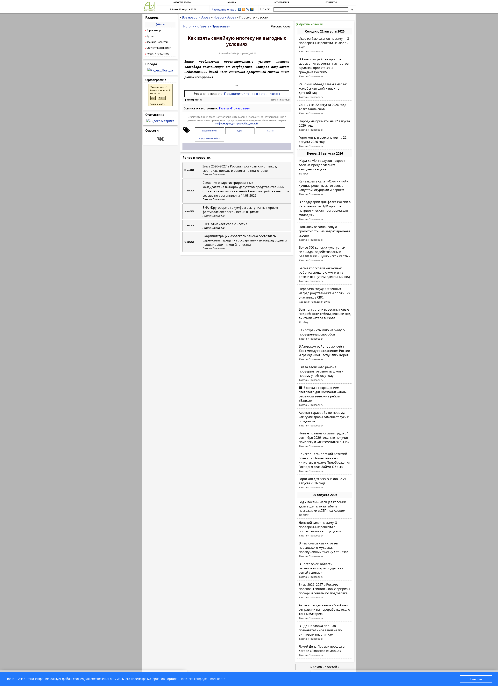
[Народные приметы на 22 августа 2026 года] (324, 125)
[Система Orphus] (160, 105)
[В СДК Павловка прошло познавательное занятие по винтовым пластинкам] (324, 632)
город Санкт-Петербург (209, 138)
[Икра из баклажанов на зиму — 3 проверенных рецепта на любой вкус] (324, 45)
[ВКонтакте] (240, 9)
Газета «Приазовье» (280, 99)
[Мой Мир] (252, 9)
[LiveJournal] (248, 9)
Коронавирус (153, 30)
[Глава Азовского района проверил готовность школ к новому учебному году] (324, 373)
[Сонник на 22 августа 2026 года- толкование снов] (324, 109)
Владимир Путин (209, 130)
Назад (161, 24)
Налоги (270, 130)
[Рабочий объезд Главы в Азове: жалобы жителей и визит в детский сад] (324, 90)
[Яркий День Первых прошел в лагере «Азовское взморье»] (324, 651)
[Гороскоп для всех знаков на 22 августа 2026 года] (324, 142)
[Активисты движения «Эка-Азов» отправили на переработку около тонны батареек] (324, 612)
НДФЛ (240, 130)
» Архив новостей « (324, 667)
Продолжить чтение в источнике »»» (252, 94)
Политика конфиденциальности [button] (202, 679)
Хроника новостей (156, 42)
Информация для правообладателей (236, 123)
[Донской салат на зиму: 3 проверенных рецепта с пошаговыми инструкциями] (324, 529)
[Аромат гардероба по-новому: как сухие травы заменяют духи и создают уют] (324, 419)
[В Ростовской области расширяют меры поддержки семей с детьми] (324, 570)
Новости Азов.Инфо (157, 53)
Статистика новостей (158, 47)
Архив (149, 36)
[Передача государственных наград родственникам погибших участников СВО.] (324, 295)
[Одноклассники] (244, 9)
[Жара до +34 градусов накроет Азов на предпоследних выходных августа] (324, 167)
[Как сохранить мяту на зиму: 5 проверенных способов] (324, 334)
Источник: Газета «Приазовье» (206, 26)
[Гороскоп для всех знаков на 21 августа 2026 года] (324, 483)
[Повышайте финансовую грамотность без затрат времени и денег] (324, 233)
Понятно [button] (476, 679)
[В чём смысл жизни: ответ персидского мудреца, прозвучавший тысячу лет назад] (324, 550)
